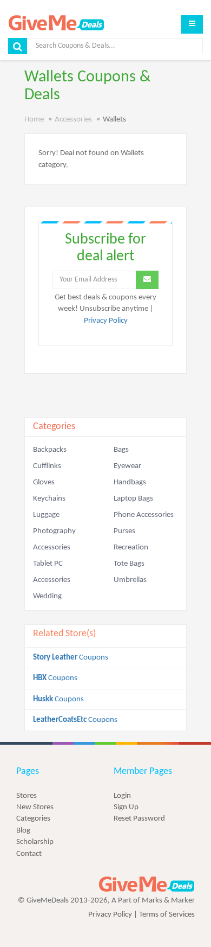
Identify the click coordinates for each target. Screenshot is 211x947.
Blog (23, 831)
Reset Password (139, 819)
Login (122, 796)
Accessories (73, 120)
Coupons (70, 658)
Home (34, 120)
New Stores (35, 807)
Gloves (44, 482)
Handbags (130, 482)
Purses (124, 531)
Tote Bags (129, 564)
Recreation (131, 547)
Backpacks (50, 450)
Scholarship (35, 842)
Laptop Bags (133, 499)
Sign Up (126, 807)
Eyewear (127, 466)
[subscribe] (147, 280)
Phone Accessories (144, 515)
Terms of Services (167, 915)
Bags (121, 450)
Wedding (47, 596)
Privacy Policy (106, 321)
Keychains (49, 499)
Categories (33, 819)
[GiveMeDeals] (146, 884)
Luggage (46, 515)
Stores (26, 796)
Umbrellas (130, 580)
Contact (29, 854)
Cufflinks (47, 466)
